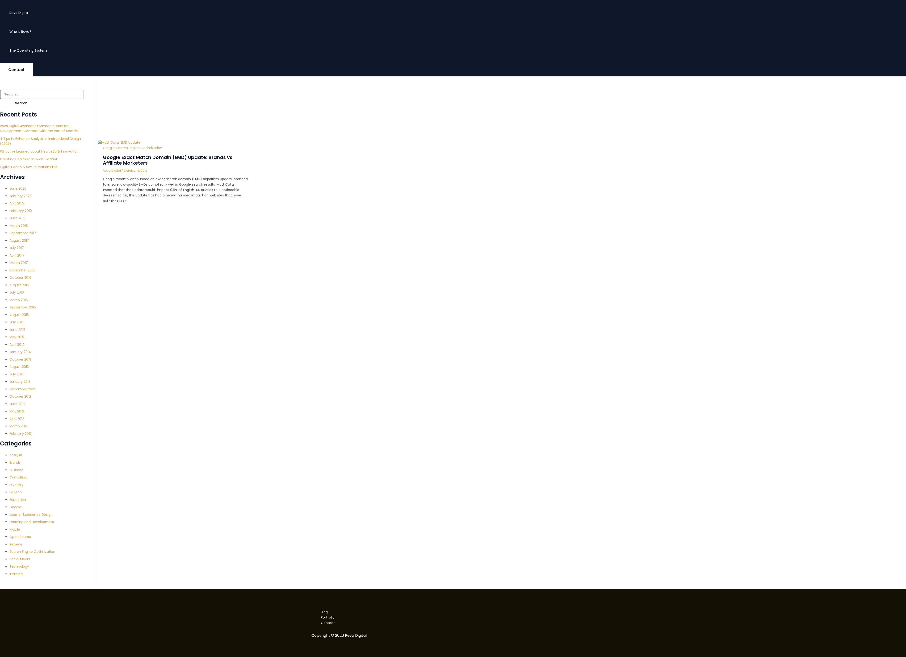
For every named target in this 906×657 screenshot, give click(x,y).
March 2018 (18, 225)
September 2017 (22, 233)
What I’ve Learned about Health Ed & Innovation (39, 151)
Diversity (16, 484)
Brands (15, 462)
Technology (19, 566)
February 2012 (20, 433)
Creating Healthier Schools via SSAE (29, 159)
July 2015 (16, 322)
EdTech (15, 492)
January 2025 (20, 196)
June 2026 (17, 188)
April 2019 (16, 203)
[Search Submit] (4, 103)
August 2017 (19, 240)
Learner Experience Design (31, 514)
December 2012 (22, 389)
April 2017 (16, 255)
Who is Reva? (20, 31)
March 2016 (18, 300)
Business (16, 470)
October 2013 (20, 359)
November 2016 (22, 270)
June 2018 (17, 218)
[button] (16, 69)
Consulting (18, 477)
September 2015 (22, 307)
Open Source (20, 536)
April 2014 (17, 344)
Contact (328, 622)
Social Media (19, 559)
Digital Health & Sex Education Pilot (28, 167)
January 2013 (19, 381)
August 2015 (19, 314)
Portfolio (328, 617)
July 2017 (16, 247)
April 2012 (16, 418)
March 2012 (18, 426)
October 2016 (20, 277)
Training (16, 574)
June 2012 (17, 404)
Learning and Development (31, 522)
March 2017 (18, 262)
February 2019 (20, 210)
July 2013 (16, 374)
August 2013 (19, 366)
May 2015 (16, 337)
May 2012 (16, 411)
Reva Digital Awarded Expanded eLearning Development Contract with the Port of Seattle (39, 128)
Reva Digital (19, 12)
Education (17, 499)
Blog (324, 612)
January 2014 (20, 351)
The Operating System (28, 50)
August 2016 (19, 285)
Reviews (15, 544)
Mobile (14, 529)
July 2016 (16, 292)
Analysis (15, 455)
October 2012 (20, 396)
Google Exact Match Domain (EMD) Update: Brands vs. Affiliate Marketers (168, 160)
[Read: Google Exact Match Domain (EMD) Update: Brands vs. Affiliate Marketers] (119, 142)
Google (15, 507)
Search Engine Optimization (32, 551)
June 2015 (17, 329)
